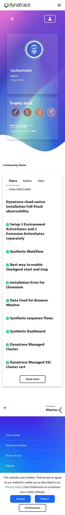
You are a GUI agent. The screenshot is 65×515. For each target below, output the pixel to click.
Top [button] (5, 408)
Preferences (32, 508)
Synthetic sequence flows (31, 318)
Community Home (15, 165)
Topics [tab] (13, 181)
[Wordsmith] (15, 112)
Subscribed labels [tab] (20, 189)
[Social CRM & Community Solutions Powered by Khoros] (54, 409)
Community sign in (49, 19)
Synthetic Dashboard (27, 331)
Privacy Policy (13, 487)
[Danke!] (51, 112)
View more (33, 379)
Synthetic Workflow (26, 251)
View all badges (19, 125)
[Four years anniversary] (27, 112)
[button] (20, 499)
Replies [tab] (27, 181)
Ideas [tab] (41, 181)
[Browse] (14, 18)
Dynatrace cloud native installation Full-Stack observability (25, 206)
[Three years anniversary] (39, 112)
